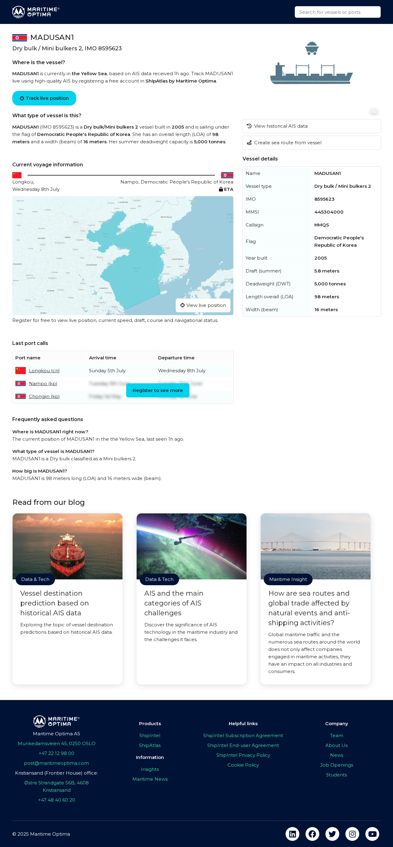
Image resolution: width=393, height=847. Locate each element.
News (336, 755)
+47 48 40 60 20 (56, 800)
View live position (206, 305)
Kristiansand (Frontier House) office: (56, 773)
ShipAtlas (150, 745)
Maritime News (150, 779)
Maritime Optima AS (56, 734)
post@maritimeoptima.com (56, 763)
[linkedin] (292, 834)
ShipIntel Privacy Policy (243, 755)
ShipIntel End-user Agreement (243, 745)
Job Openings (336, 765)
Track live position (47, 98)
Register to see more (158, 390)
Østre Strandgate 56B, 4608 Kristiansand (56, 786)
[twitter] (332, 834)
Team (336, 735)
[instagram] (352, 834)
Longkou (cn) (44, 370)
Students (336, 775)
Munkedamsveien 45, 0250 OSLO (56, 743)
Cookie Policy (243, 765)
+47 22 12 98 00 (56, 753)
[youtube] (372, 834)
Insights (150, 769)
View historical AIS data (280, 126)
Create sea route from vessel (287, 142)
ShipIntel (149, 735)
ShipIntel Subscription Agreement (243, 735)
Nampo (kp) (43, 383)
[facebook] (312, 834)
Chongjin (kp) (44, 396)
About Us (336, 745)
